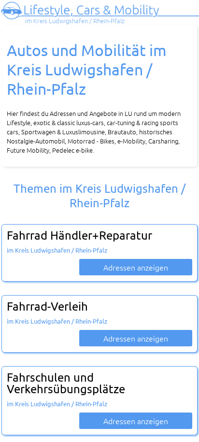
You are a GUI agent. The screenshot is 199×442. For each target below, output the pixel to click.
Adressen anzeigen (135, 267)
